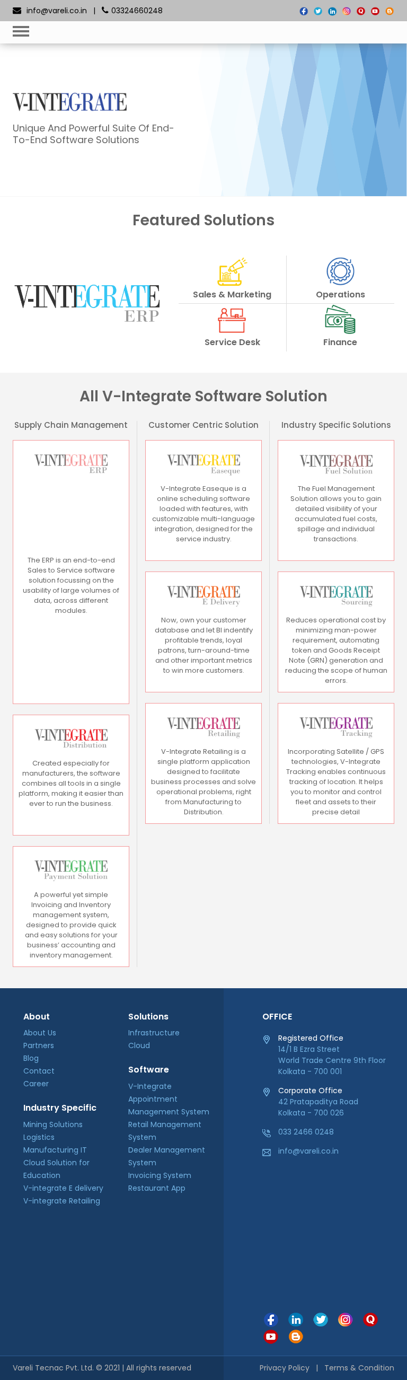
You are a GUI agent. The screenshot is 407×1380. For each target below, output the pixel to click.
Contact (39, 1071)
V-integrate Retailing (61, 1201)
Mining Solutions (53, 1124)
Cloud (139, 1045)
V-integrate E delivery (63, 1188)
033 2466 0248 (306, 1132)
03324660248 (137, 10)
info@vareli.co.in (56, 10)
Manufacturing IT (55, 1150)
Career (36, 1083)
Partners (38, 1045)
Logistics (39, 1137)
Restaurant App (156, 1188)
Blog (31, 1058)
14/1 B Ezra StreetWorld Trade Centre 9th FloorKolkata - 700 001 (332, 1055)
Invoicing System (159, 1175)
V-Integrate (150, 1086)
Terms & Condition (359, 1368)
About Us (39, 1032)
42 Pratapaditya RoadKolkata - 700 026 (318, 1101)
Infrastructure (154, 1032)
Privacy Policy (284, 1368)
